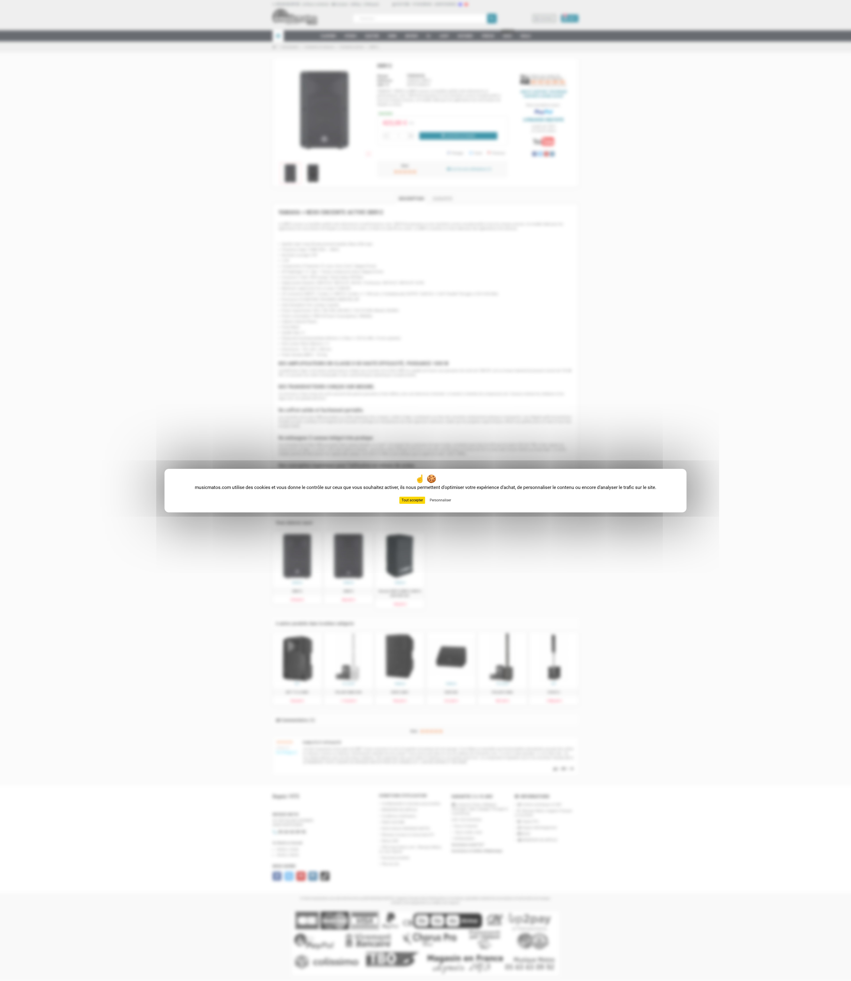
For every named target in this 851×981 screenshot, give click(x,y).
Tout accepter (412, 500)
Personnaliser (440, 500)
